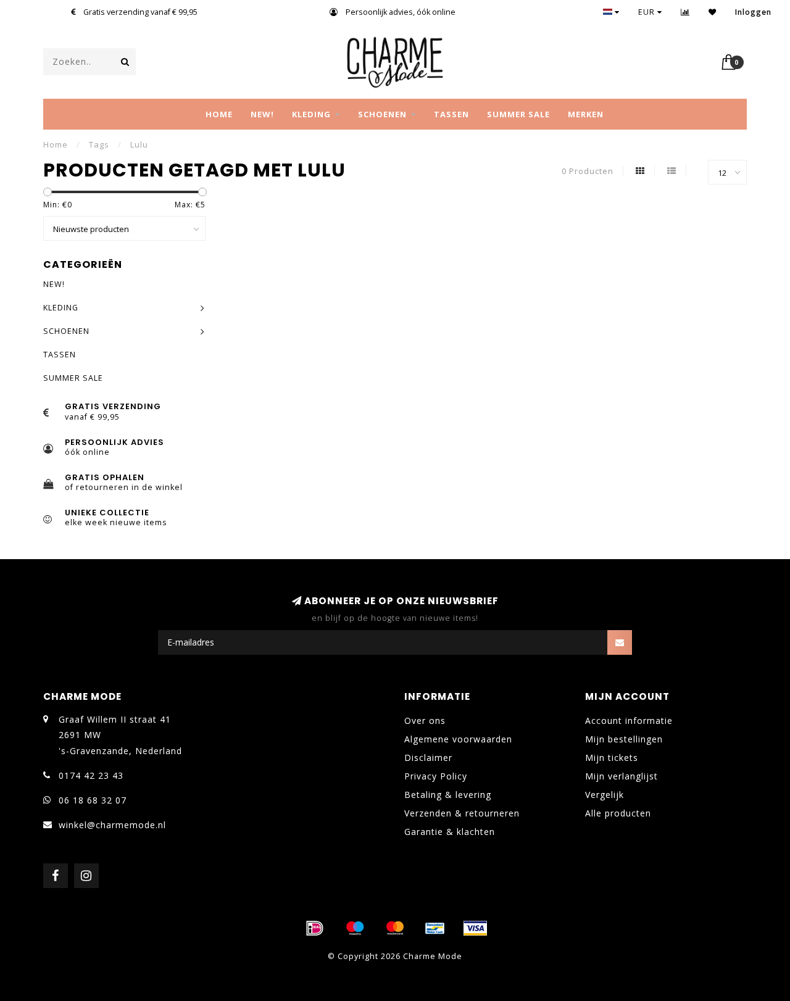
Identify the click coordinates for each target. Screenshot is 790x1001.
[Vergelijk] (685, 12)
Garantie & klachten (449, 831)
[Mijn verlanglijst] (713, 12)
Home (219, 114)
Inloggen (753, 12)
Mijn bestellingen (624, 739)
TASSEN (451, 114)
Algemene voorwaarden (458, 739)
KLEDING (311, 114)
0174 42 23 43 (91, 775)
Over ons (425, 720)
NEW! (262, 114)
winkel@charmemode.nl (112, 825)
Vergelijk (604, 794)
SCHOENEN (382, 114)
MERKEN (586, 114)
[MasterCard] (395, 928)
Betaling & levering (447, 794)
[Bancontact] (435, 928)
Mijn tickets (611, 757)
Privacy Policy (435, 776)
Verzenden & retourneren (462, 813)
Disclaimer (428, 757)
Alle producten (618, 813)
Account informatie (629, 720)
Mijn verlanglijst (621, 776)
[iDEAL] (314, 928)
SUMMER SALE (518, 114)
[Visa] (475, 928)
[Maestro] (354, 928)
